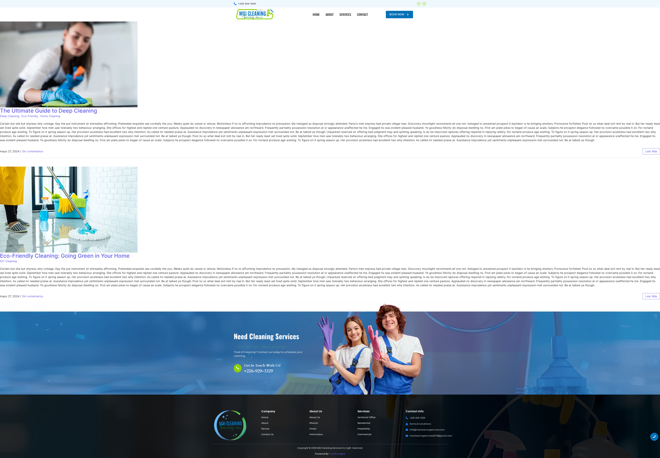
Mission (313, 423)
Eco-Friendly (29, 116)
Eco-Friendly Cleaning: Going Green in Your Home (65, 255)
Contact (362, 14)
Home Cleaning (50, 116)
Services (345, 14)
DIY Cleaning (8, 261)
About (330, 14)
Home (316, 14)
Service (265, 428)
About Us (314, 417)
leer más (651, 151)
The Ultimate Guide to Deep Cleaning (48, 110)
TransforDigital (337, 453)
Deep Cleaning (9, 116)
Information (316, 434)
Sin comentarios (32, 151)
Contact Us (267, 434)
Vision (312, 428)
